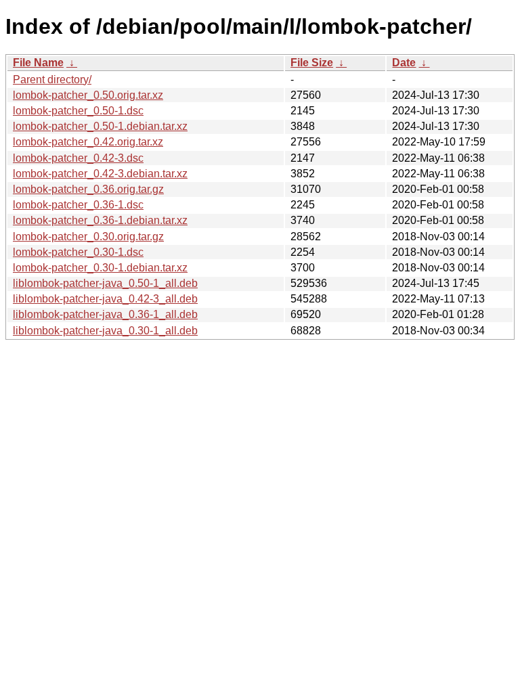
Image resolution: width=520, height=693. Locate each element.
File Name (38, 62)
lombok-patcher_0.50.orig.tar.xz (88, 95)
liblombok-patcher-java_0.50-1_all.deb (105, 283)
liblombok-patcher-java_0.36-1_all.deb (105, 314)
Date (404, 62)
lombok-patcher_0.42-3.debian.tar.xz (100, 173)
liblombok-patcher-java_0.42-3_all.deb (105, 299)
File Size (311, 62)
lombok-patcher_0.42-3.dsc (78, 158)
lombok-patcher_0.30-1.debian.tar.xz (100, 267)
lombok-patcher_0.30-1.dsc (78, 252)
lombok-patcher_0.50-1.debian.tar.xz (100, 126)
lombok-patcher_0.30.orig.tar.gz (88, 236)
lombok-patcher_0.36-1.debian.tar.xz (100, 220)
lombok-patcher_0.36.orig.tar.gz (88, 189)
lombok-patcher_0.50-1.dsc (78, 110)
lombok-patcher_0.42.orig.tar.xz (88, 142)
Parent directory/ (52, 79)
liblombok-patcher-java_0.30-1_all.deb (105, 330)
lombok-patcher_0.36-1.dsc (78, 204)
